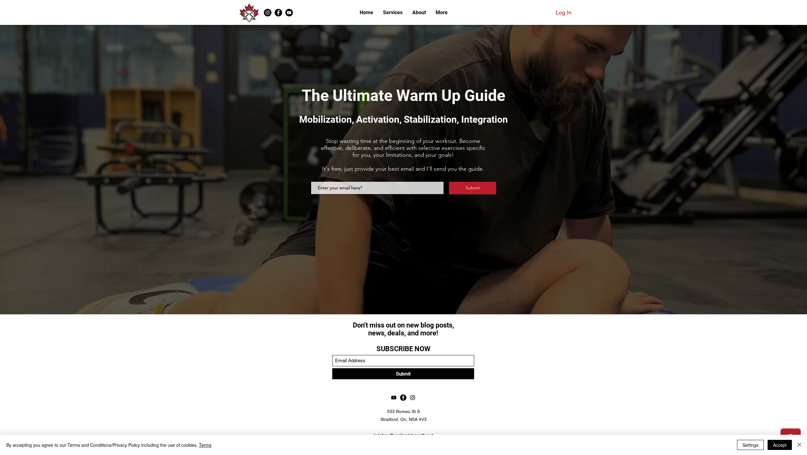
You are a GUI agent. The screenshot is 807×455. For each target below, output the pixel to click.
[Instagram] (267, 12)
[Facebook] (278, 12)
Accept (780, 445)
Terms (205, 445)
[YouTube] (289, 12)
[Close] (799, 445)
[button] (441, 12)
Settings (750, 445)
